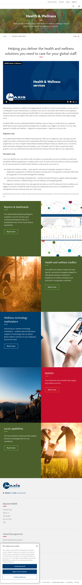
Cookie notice (46, 582)
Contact (61, 2)
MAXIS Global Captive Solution (13, 540)
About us (6, 513)
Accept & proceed (19, 566)
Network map (7, 510)
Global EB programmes (13, 534)
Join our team (7, 519)
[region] (19, 563)
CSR (4, 522)
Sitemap (76, 582)
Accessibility (69, 582)
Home (5, 36)
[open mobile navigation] (80, 6)
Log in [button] (68, 2)
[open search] (73, 6)
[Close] (37, 546)
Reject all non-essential (20, 571)
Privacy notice (52, 2)
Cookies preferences (20, 577)
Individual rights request (58, 582)
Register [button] (74, 2)
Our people (6, 516)
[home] (11, 485)
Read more (11, 231)
